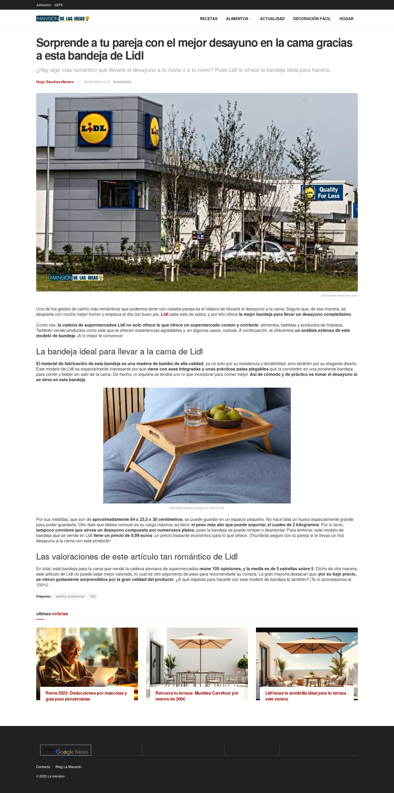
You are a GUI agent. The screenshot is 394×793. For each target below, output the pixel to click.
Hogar (347, 18)
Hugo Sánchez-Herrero (55, 81)
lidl (93, 596)
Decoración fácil (312, 18)
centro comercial (70, 596)
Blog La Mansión (68, 766)
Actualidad (272, 18)
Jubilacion (43, 4)
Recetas (208, 18)
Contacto (43, 766)
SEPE (58, 4)
